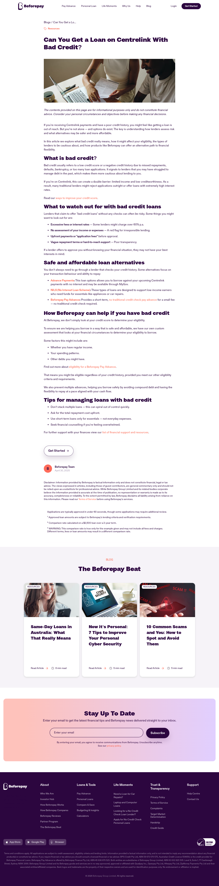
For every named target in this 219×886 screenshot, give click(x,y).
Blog (148, 6)
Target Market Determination (158, 815)
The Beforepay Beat (50, 827)
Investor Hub (47, 799)
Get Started (191, 6)
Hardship (155, 822)
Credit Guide (157, 828)
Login (174, 6)
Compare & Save (86, 805)
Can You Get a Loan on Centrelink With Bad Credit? (65, 22)
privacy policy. (114, 745)
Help (138, 6)
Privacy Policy (157, 797)
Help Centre (193, 793)
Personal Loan (88, 6)
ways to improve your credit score (76, 198)
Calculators (83, 816)
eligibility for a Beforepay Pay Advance (92, 367)
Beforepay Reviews (50, 816)
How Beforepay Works (52, 805)
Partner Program (49, 821)
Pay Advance (69, 6)
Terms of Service (87, 499)
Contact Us (193, 799)
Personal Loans (85, 799)
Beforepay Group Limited (104, 876)
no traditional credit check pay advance (133, 300)
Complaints (156, 808)
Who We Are (47, 793)
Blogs (47, 22)
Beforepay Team (65, 467)
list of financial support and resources (125, 432)
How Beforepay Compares (54, 810)
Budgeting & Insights (88, 810)
